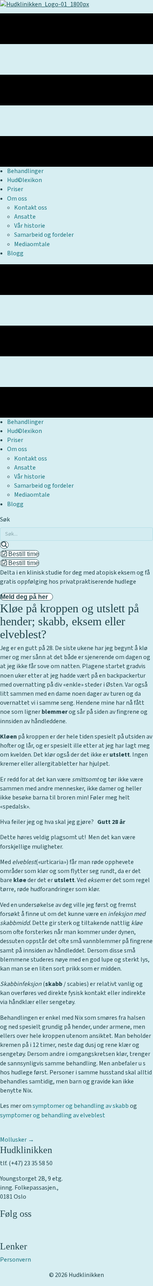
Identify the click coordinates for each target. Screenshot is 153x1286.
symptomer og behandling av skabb (81, 1106)
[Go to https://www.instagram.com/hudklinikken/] (76, 1236)
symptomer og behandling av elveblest (52, 1115)
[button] (4, 545)
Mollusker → (17, 1139)
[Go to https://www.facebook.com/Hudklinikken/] (76, 1226)
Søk (5, 519)
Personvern (15, 1259)
